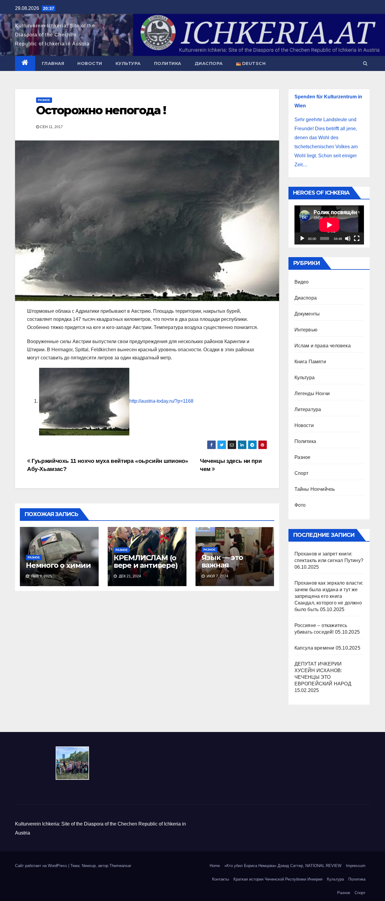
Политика (167, 63)
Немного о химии (58, 565)
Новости (89, 63)
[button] (365, 63)
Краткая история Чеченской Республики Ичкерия (277, 879)
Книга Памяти (310, 361)
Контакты (220, 879)
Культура (128, 63)
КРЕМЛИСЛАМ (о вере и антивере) (146, 561)
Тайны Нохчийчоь (314, 489)
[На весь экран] (357, 238)
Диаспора (209, 63)
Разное (44, 100)
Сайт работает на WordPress (41, 865)
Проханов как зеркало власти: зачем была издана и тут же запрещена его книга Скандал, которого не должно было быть (328, 596)
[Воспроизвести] (302, 238)
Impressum (355, 865)
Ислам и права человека (322, 345)
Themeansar (120, 865)
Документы (307, 313)
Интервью (306, 329)
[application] (329, 224)
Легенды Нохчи (312, 393)
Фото (300, 505)
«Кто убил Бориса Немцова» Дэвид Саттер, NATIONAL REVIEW (282, 865)
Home (215, 865)
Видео (301, 281)
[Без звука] (348, 238)
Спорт (301, 473)
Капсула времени (314, 647)
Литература (307, 409)
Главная (53, 63)
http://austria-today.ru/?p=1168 (161, 401)
